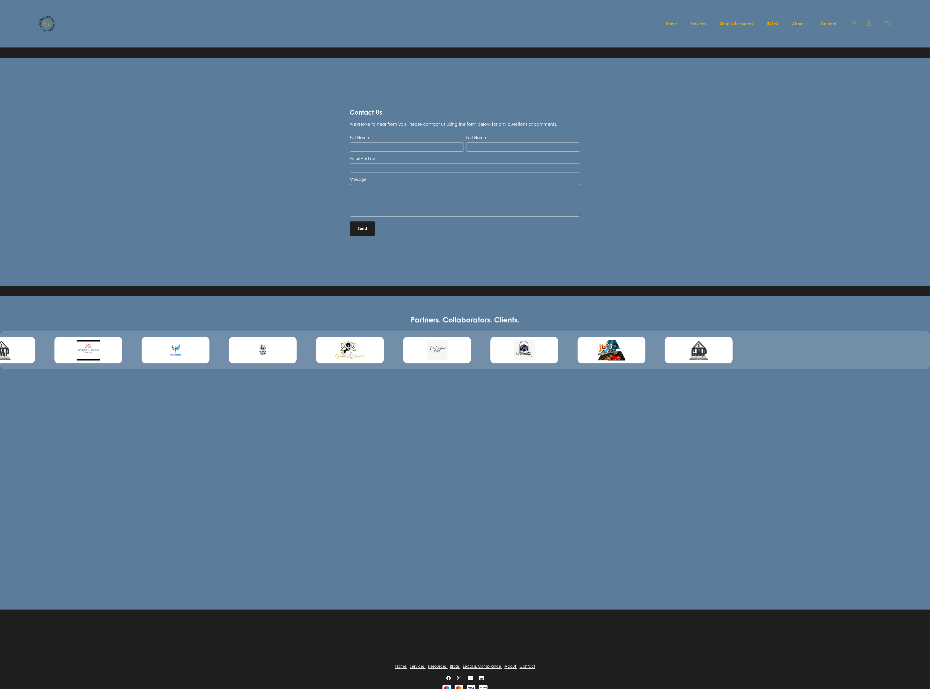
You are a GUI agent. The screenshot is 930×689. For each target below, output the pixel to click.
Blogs (455, 666)
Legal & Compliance (482, 666)
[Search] (854, 23)
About (798, 23)
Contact (828, 23)
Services (698, 23)
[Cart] (889, 23)
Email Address (362, 158)
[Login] (869, 22)
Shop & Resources (736, 23)
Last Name (476, 137)
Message (358, 179)
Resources (438, 666)
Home (671, 23)
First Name (359, 137)
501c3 (772, 23)
